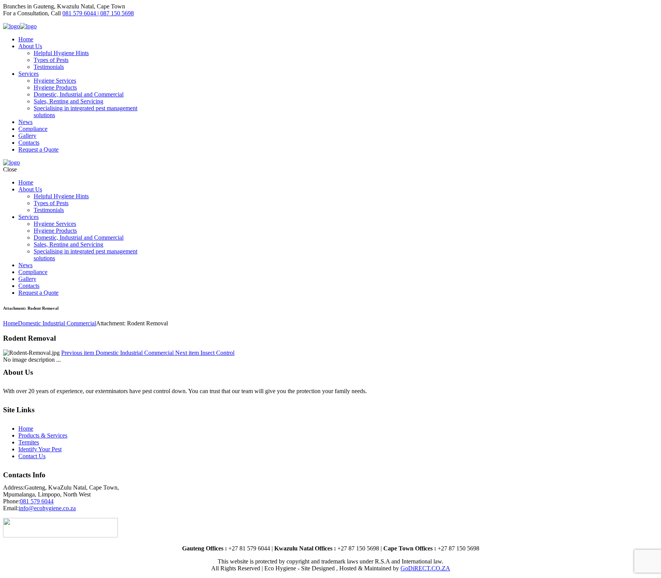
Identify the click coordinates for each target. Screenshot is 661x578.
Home (10, 323)
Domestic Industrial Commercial (57, 323)
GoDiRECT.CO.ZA (425, 568)
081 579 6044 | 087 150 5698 (98, 13)
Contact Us (32, 456)
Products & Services (42, 435)
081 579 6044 (37, 501)
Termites (28, 442)
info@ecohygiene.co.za (47, 508)
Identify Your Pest (40, 449)
